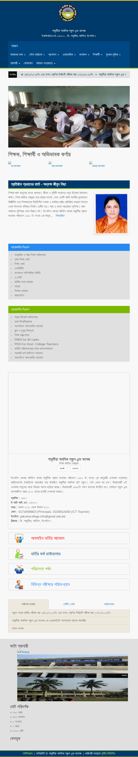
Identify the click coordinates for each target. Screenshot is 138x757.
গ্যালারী (62, 468)
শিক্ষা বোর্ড (19, 264)
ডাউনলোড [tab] (109, 604)
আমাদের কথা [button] (17, 54)
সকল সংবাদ (18, 628)
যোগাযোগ (28, 63)
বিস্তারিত (60, 215)
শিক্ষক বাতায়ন (21, 291)
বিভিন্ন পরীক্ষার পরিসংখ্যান (50, 584)
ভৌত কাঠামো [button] (36, 54)
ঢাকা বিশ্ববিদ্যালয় (23, 321)
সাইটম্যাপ (28, 753)
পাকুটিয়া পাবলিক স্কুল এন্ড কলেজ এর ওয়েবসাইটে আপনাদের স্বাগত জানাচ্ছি (49, 620)
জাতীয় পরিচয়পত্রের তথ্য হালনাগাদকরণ (34, 348)
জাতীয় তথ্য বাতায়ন (24, 282)
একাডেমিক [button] (68, 54)
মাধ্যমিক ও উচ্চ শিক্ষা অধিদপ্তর (30, 255)
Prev (13, 117)
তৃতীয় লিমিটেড (108, 753)
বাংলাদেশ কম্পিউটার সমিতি (27, 273)
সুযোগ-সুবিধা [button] (112, 54)
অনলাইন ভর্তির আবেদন (47, 538)
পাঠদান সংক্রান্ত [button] (45, 63)
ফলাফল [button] (83, 54)
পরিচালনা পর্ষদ (41, 568)
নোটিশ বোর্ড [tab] (69, 604)
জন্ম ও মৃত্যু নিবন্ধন (24, 330)
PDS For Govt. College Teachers (36, 344)
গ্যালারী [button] (14, 63)
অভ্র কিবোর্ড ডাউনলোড (26, 317)
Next (125, 117)
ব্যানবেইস (19, 295)
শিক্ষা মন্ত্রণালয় (22, 335)
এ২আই (18, 277)
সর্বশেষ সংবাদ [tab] (28, 604)
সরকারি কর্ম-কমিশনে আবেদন (29, 353)
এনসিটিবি (19, 268)
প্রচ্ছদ (14, 46)
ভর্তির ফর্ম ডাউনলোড (46, 553)
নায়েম (17, 286)
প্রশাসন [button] (52, 54)
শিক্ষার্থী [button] (96, 54)
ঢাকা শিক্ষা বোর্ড (22, 259)
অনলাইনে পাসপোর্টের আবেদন (29, 326)
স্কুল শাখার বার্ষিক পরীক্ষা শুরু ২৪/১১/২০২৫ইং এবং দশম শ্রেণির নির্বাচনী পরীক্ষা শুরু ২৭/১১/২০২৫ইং (61, 613)
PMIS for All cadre (27, 339)
